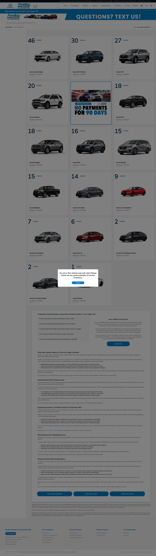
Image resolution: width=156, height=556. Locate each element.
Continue (78, 282)
